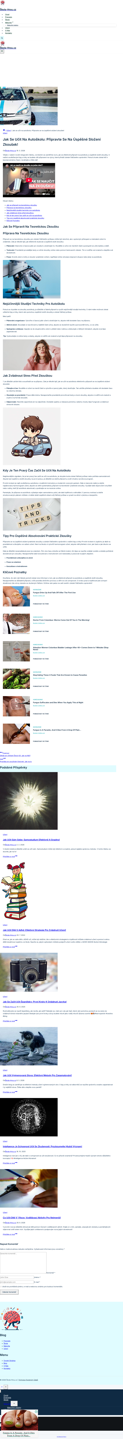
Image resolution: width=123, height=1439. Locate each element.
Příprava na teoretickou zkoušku (19, 208)
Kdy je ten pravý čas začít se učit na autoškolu (24, 215)
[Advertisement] (61, 67)
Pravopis (8, 17)
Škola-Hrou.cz (10, 151)
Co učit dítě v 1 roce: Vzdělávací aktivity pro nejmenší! (32, 1217)
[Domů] (4, 130)
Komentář (50, 1273)
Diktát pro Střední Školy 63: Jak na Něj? (15, 754)
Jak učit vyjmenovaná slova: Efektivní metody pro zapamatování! (37, 1075)
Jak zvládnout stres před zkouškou (20, 213)
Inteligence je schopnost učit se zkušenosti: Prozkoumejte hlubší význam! (42, 1146)
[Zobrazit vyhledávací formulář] (2, 38)
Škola (7, 20)
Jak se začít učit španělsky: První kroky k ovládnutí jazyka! (35, 1001)
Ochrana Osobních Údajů (28, 1380)
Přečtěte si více (10, 857)
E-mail (37, 1282)
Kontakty (8, 33)
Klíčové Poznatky (13, 221)
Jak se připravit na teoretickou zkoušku (21, 205)
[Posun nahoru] (2, 1387)
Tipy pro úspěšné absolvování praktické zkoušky (25, 218)
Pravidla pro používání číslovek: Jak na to (16, 760)
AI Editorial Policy (61, 1436)
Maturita (7, 1346)
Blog (5, 1363)
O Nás (7, 30)
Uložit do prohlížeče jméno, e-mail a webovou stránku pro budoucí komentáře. (32, 1287)
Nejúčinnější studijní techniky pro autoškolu (23, 210)
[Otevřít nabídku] (2, 51)
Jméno (37, 1277)
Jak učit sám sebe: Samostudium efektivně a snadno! (31, 839)
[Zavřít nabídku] (0, 1391)
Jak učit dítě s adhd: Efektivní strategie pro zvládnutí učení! (34, 930)
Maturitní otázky (12, 25)
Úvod (7, 14)
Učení (7, 28)
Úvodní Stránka (9, 1361)
